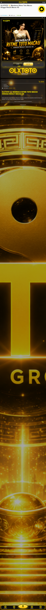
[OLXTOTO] (41, 9)
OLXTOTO (23, 105)
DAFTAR (28, 64)
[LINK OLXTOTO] (23, 40)
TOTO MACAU (5, 15)
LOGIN (17, 64)
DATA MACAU (9, 88)
